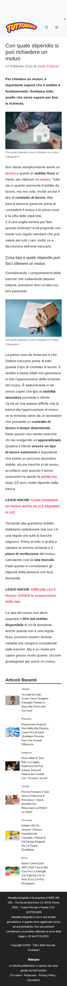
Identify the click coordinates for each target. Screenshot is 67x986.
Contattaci (33, 949)
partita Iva (49, 476)
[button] (47, 27)
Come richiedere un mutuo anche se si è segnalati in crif (32, 506)
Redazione (30, 975)
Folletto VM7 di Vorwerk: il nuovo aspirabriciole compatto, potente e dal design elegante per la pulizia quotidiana (33, 837)
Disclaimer (33, 980)
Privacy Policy (47, 975)
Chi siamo (16, 975)
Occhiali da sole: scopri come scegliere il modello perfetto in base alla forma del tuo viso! (34, 702)
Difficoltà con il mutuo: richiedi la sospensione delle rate (30, 595)
